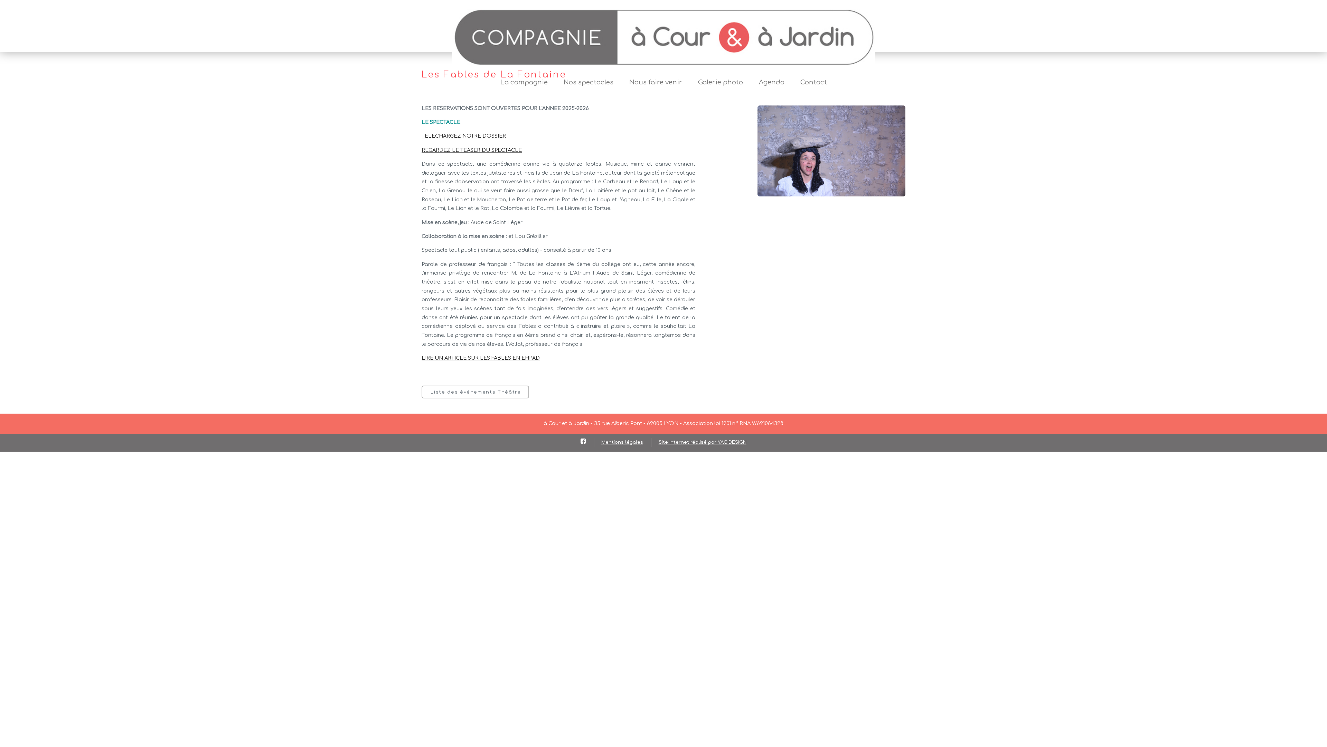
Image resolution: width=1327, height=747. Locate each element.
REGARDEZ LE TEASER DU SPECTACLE (472, 150)
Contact (813, 82)
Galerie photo (720, 82)
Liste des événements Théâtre (476, 392)
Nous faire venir (655, 82)
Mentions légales (622, 442)
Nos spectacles (588, 82)
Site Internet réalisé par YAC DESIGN (702, 442)
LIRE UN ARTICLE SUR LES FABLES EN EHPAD (481, 358)
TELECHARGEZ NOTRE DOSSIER (464, 136)
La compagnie (524, 82)
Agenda (771, 82)
